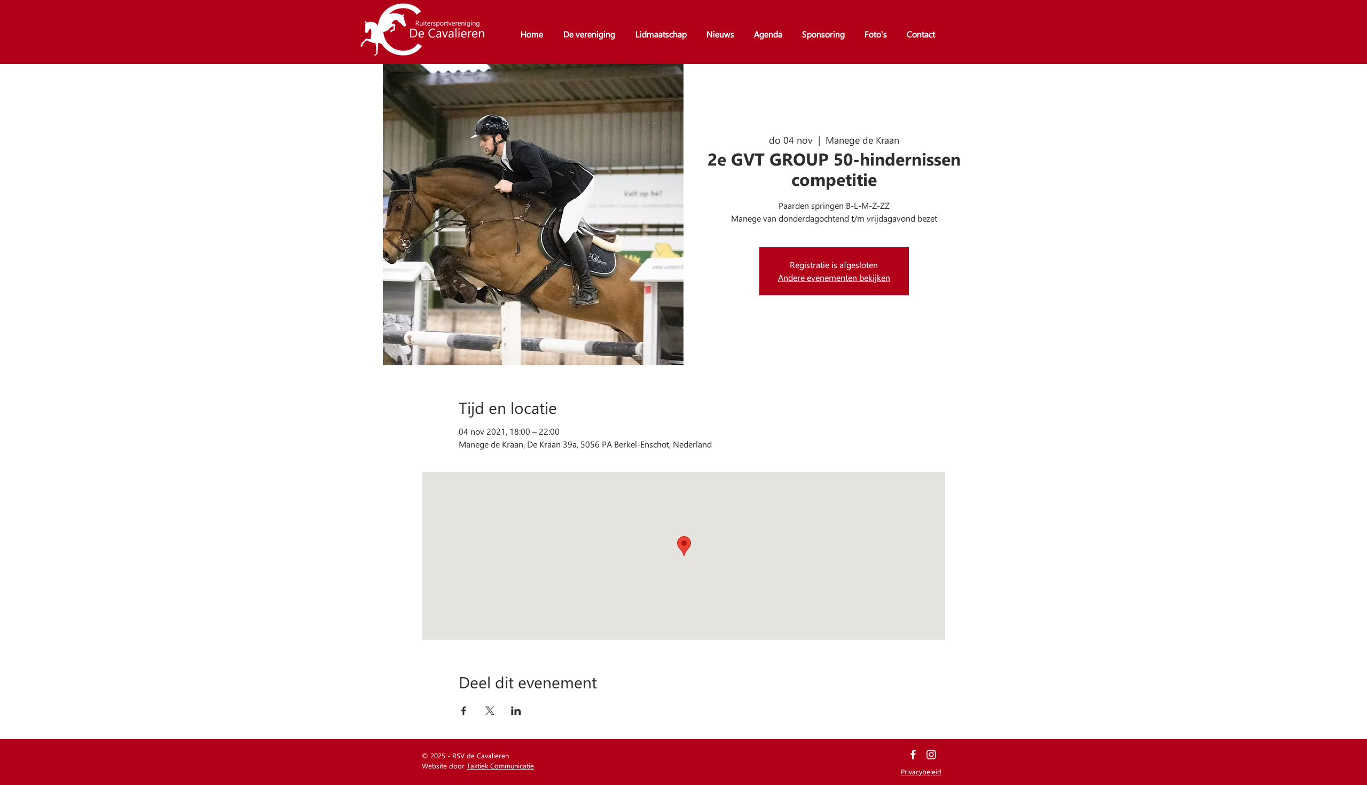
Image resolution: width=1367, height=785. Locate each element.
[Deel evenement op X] (490, 710)
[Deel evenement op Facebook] (464, 710)
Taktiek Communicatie (500, 765)
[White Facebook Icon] (913, 754)
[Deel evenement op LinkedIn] (516, 710)
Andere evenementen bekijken (834, 277)
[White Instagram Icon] (931, 754)
